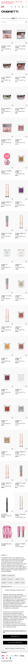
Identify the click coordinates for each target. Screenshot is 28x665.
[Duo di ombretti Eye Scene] (7, 65)
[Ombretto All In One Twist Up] (7, 502)
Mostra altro (5, 586)
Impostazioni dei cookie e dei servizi (15, 648)
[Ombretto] (7, 252)
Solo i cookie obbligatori (15, 642)
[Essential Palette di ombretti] (7, 34)
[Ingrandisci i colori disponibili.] (2, 50)
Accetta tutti (15, 636)
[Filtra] (26, 22)
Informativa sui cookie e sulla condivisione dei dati (14, 631)
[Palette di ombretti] (7, 159)
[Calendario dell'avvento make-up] (7, 532)
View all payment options (6, 660)
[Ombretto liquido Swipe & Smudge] (7, 221)
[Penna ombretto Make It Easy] (7, 190)
